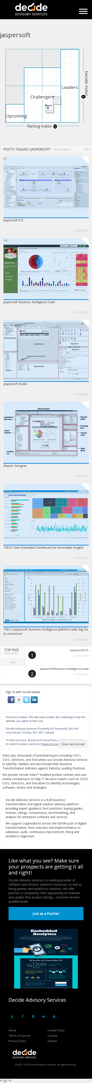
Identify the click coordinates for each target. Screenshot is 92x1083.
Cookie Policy (56, 1030)
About (12, 1030)
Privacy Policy (17, 1041)
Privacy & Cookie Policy (55, 744)
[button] (11, 699)
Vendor (52, 1041)
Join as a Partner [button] (46, 913)
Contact (52, 1035)
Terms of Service (19, 1035)
